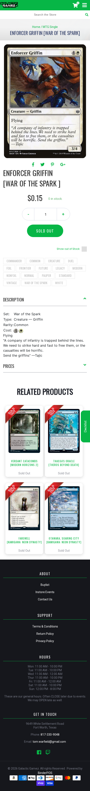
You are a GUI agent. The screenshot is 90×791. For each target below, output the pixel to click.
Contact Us (45, 599)
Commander (14, 261)
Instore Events (45, 592)
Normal (29, 275)
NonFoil (11, 275)
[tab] (45, 301)
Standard (65, 275)
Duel (71, 261)
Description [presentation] (13, 299)
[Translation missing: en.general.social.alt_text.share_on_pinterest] (53, 164)
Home (36, 27)
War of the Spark (35, 282)
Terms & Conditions (45, 626)
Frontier (25, 268)
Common (35, 261)
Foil (9, 268)
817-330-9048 (50, 734)
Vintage (11, 282)
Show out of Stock (68, 249)
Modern (77, 268)
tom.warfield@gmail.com (49, 741)
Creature (54, 261)
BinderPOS (45, 773)
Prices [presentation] (8, 366)
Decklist (85, 426)
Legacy (60, 268)
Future (43, 268)
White (59, 282)
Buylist (45, 584)
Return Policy (45, 633)
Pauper (46, 275)
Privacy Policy (45, 641)
